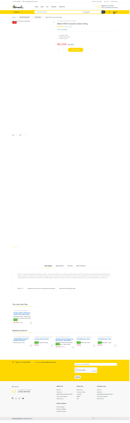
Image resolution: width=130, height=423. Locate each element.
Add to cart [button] (31, 323)
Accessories (38, 17)
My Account (115, 1)
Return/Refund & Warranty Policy (65, 394)
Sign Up (78, 377)
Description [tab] (48, 266)
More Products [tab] (81, 266)
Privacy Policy (60, 398)
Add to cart (77, 49)
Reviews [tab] (70, 266)
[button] (53, 22)
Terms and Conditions (62, 396)
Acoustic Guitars (16, 337)
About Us (59, 389)
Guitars (22, 337)
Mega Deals (27, 337)
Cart (47, 6)
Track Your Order (98, 1)
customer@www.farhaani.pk (31, 1)
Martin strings (72, 288)
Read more (31, 345)
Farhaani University (61, 411)
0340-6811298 (17, 1)
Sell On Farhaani (60, 407)
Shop (107, 1)
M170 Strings (65, 288)
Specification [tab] (60, 266)
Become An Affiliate (61, 409)
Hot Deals (65, 20)
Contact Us (62, 6)
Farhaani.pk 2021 (17, 418)
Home (36, 6)
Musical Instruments (24, 17)
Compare (79, 394)
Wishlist (78, 396)
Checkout (53, 6)
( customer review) (67, 26)
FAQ (78, 398)
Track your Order (81, 392)
